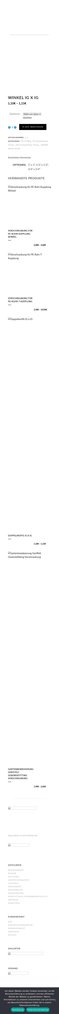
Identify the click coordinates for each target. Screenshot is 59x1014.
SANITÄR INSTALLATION (18, 880)
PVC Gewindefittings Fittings (27, 145)
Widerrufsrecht (16, 928)
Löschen (27, 118)
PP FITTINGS (26, 141)
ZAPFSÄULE (13, 900)
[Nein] (55, 1000)
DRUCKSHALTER (15, 890)
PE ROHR (12, 873)
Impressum (13, 932)
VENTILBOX (13, 883)
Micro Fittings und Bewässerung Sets (27, 896)
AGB (10, 922)
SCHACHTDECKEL (16, 893)
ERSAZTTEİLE (14, 903)
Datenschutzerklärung (20, 925)
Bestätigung (17, 1010)
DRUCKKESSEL (14, 886)
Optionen (14, 114)
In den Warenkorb (32, 127)
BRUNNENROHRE (16, 870)
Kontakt (12, 935)
